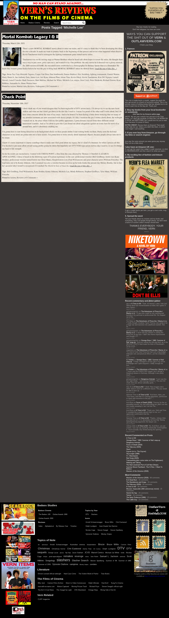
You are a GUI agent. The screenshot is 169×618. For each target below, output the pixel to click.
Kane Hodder (39, 171)
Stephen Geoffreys (92, 171)
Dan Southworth (56, 74)
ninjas (76, 80)
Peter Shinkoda (96, 80)
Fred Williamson (26, 171)
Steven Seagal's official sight (112, 586)
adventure (45, 544)
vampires (74, 564)
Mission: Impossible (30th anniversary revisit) (142, 489)
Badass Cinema (34, 23)
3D (39, 544)
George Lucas (53, 553)
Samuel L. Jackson (109, 556)
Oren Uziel (84, 80)
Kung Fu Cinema (117, 583)
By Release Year (62, 526)
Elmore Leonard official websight (49, 574)
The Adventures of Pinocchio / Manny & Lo (151, 321)
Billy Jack (41, 583)
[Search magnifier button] (83, 22)
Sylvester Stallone (92, 534)
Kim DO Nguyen (105, 77)
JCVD (87, 552)
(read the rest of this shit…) (106, 68)
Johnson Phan (54, 77)
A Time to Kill (136, 304)
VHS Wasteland (80, 590)
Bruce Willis (109, 522)
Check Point (14, 96)
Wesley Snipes (106, 534)
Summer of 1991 (44, 564)
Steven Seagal (102, 530)
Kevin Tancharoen (89, 77)
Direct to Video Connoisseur (76, 583)
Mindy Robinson (77, 171)
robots (87, 556)
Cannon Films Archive (55, 583)
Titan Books (105, 574)
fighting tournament (98, 74)
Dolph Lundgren (91, 526)
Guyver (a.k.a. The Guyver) (136, 451)
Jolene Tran (65, 77)
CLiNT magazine (44, 599)
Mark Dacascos (28, 80)
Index (41, 526)
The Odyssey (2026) (133, 447)
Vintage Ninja (93, 590)
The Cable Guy (131, 500)
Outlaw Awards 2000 (46, 518)
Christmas (44, 548)
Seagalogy (50, 560)
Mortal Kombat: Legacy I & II (30, 36)
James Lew (35, 77)
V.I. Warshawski (132, 456)
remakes (68, 556)
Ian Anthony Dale (22, 77)
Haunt (128, 449)
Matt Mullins (40, 80)
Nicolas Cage (90, 530)
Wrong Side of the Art (108, 590)
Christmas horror (58, 549)
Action (13, 86)
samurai (122, 556)
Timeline (73, 526)
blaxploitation (91, 545)
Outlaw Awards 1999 (60, 514)
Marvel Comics (97, 552)
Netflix (122, 552)
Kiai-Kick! (105, 583)
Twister (128, 495)
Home (22, 23)
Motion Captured (63, 586)
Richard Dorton (109, 80)
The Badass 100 (44, 514)
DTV (87, 514)
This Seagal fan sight (64, 590)
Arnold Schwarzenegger (94, 522)
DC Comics (97, 549)
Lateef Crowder (15, 80)
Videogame (40, 86)
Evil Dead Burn (131, 480)
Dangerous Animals (148, 379)
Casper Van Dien (42, 74)
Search (56, 23)
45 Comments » (31, 177)
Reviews (47, 23)
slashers (63, 560)
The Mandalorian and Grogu (136, 482)
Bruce (101, 544)
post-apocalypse (55, 556)
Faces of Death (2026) (144, 402)
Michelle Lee (68, 80)
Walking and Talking (133, 463)
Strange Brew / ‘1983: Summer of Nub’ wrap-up (143, 440)
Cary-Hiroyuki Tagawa (25, 74)
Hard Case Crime (70, 574)
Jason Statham (77, 553)
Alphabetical (49, 526)
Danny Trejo (87, 549)
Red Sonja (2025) (132, 458)
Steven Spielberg (116, 530)
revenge (79, 556)
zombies (93, 564)
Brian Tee (11, 74)
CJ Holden (130, 360)
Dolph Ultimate (93, 583)
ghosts (62, 552)
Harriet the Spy (131, 493)
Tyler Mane (104, 171)
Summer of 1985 (125, 561)
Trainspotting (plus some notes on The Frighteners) (144, 460)
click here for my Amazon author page (146, 114)
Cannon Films (126, 545)
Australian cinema (77, 545)
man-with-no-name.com (46, 586)
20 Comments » (52, 86)
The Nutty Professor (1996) (136, 497)
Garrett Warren (113, 74)
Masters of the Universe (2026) (137, 471)
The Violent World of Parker (88, 574)
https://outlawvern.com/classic (155, 576)
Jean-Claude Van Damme (108, 526)
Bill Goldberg (12, 171)
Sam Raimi (94, 556)
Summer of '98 (111, 561)
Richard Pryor (94, 586)
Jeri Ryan (44, 77)
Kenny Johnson (51, 171)
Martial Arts (22, 86)
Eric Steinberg (83, 74)
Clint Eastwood (121, 522)
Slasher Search (80, 560)
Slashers (94, 514)
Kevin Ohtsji (76, 77)
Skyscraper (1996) (132, 454)
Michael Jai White (54, 80)
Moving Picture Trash (79, 586)
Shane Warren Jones (29, 83)
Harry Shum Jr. (8, 77)
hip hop (68, 553)
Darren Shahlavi (70, 74)
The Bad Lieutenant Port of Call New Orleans (142, 465)
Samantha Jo (15, 83)
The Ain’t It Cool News (46, 590)
